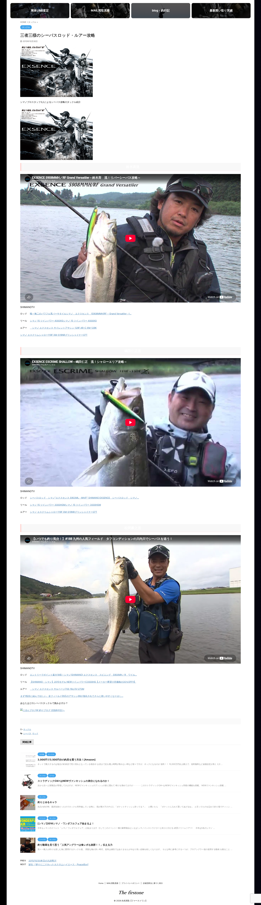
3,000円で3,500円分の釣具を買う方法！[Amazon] (67, 759)
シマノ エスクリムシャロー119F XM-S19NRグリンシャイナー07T (53, 334)
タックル (27, 729)
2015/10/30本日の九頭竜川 (42, 860)
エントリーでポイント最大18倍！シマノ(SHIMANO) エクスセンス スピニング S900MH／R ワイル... (83, 674)
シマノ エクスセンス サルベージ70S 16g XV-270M (57, 689)
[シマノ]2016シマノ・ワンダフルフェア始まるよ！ (66, 823)
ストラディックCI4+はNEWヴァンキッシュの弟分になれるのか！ (74, 780)
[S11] (56, 157)
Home (100, 883)
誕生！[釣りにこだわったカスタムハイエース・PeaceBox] (58, 864)
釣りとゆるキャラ (47, 802)
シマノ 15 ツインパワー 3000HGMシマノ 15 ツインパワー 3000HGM (65, 504)
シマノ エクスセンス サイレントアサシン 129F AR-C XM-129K (63, 327)
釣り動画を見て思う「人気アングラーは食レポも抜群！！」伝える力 (75, 844)
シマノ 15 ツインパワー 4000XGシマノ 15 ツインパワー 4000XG (63, 320)
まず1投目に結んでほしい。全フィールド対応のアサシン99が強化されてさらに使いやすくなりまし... (71, 696)
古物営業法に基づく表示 (153, 883)
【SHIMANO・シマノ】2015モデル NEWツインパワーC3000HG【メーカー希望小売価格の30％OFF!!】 (83, 681)
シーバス (27, 733)
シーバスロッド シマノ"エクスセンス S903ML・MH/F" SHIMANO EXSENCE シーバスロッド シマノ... (84, 497)
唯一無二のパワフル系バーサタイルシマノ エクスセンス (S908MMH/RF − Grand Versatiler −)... (80, 313)
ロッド (35, 733)
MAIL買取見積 (112, 883)
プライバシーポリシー (130, 883)
